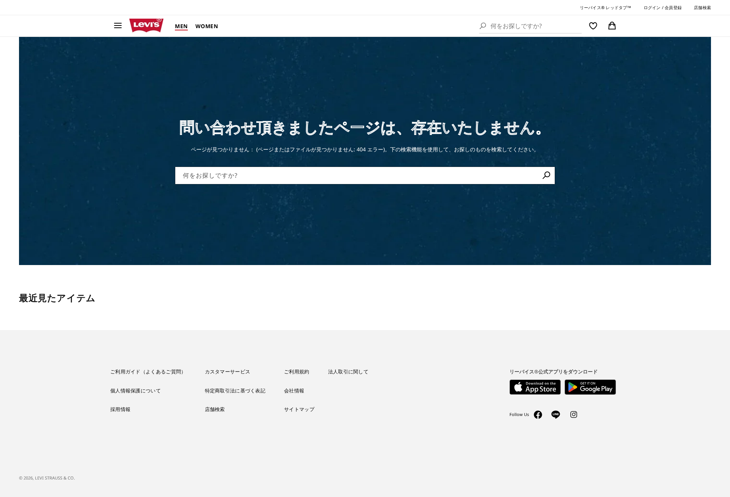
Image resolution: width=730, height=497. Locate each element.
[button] (117, 25)
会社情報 (294, 390)
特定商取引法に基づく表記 (235, 390)
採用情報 (120, 409)
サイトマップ (299, 409)
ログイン (652, 7)
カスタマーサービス (228, 371)
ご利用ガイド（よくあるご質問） (148, 371)
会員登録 (673, 7)
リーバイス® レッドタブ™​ (606, 7)
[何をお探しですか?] (546, 175)
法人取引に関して (348, 371)
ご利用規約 (296, 371)
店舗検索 (702, 7)
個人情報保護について (135, 390)
